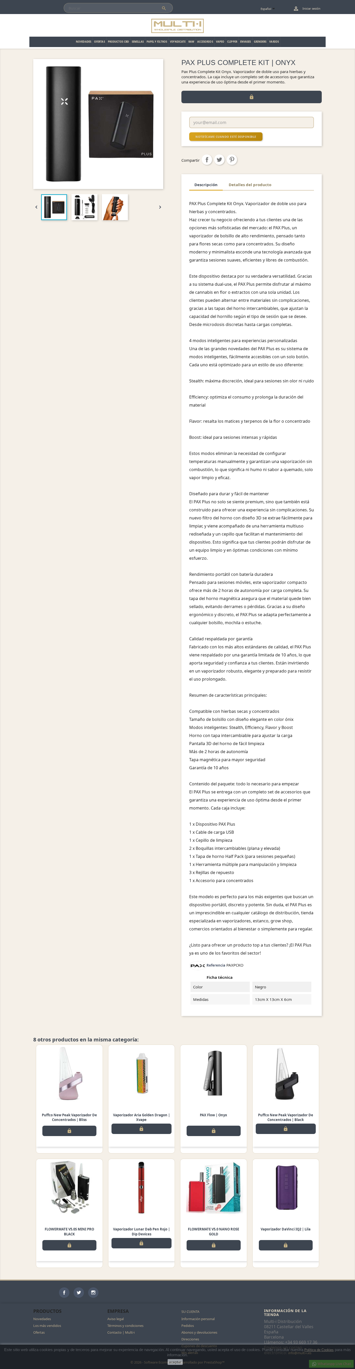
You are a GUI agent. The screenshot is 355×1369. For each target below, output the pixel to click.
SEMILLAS (138, 41)
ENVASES (245, 41)
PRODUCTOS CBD (118, 41)
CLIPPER (232, 41)
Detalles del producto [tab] (250, 184)
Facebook (64, 1292)
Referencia (216, 965)
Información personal (198, 1318)
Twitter (79, 1292)
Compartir (207, 159)
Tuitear (219, 159)
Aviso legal (115, 1318)
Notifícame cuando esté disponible (225, 137)
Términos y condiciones (125, 1325)
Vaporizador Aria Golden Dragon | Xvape (141, 1117)
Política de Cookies (319, 1350)
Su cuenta (190, 1311)
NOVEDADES (83, 41)
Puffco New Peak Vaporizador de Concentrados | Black (285, 1117)
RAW (191, 41)
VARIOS (274, 41)
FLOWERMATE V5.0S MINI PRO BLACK (69, 1231)
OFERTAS (99, 41)
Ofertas (39, 1332)
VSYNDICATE (178, 41)
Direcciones (190, 1339)
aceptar (175, 1362)
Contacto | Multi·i (121, 1332)
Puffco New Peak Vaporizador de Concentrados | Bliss (69, 1117)
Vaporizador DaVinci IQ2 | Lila (286, 1229)
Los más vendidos (47, 1325)
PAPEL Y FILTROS (157, 41)
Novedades (42, 1318)
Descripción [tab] (206, 184)
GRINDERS (260, 41)
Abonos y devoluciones (199, 1332)
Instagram (93, 1292)
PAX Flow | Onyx (213, 1115)
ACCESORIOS (205, 41)
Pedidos (187, 1325)
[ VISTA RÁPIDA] (69, 1073)
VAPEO (220, 41)
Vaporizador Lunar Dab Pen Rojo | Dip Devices (141, 1231)
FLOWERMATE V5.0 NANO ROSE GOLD (213, 1231)
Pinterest (232, 159)
